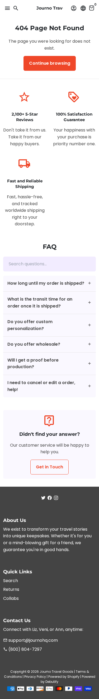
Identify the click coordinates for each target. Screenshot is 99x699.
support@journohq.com (30, 640)
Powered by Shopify (63, 676)
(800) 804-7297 (22, 649)
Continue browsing (49, 63)
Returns (11, 589)
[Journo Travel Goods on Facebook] (50, 498)
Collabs (11, 598)
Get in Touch (49, 467)
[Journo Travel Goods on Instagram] (56, 498)
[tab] (49, 283)
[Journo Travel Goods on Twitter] (43, 498)
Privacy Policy (35, 676)
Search (10, 581)
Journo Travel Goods (56, 671)
